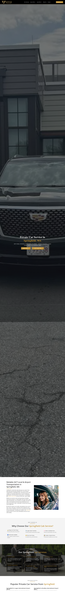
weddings (35, 567)
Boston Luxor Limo (12, 496)
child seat (28, 510)
